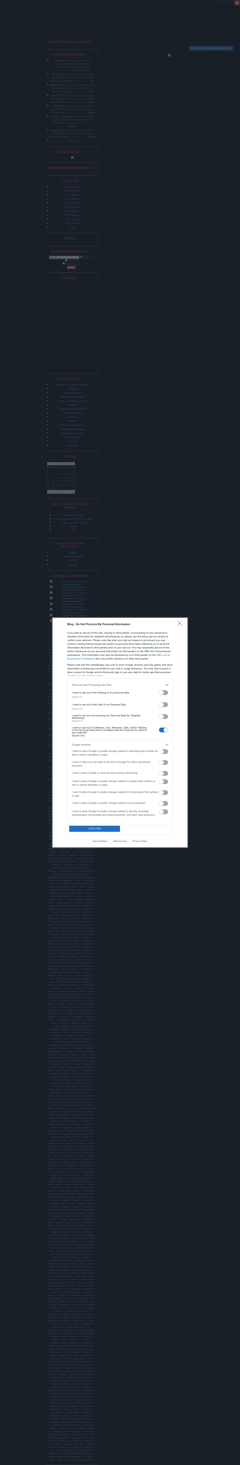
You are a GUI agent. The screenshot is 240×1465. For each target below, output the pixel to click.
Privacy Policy (140, 841)
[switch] (163, 692)
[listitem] (120, 685)
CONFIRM (94, 828)
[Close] (180, 624)
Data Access (120, 841)
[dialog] (120, 733)
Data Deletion (100, 841)
